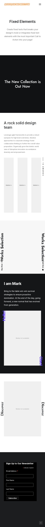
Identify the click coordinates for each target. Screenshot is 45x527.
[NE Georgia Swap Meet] (17, 4)
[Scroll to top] (41, 523)
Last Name (10, 489)
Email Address (12, 471)
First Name (10, 480)
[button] (40, 4)
